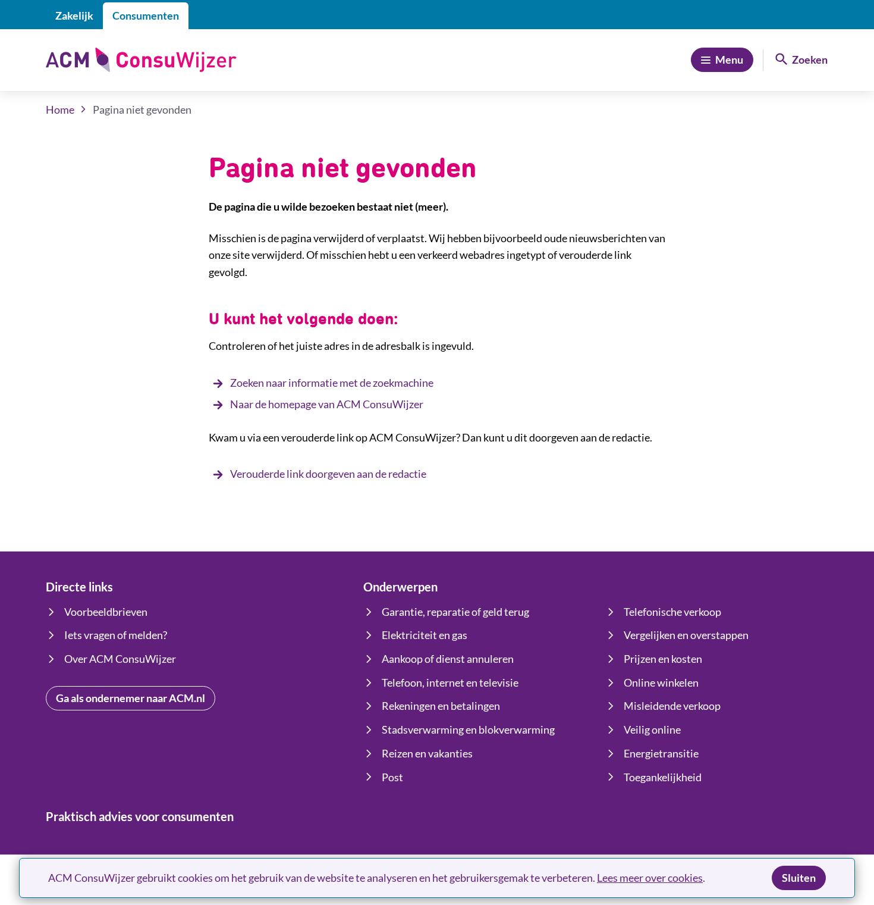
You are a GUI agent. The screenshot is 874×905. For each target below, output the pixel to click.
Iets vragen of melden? (115, 634)
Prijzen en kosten (663, 658)
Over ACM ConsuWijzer (120, 658)
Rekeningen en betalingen (441, 705)
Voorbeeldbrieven (105, 611)
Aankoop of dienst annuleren (448, 658)
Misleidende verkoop (672, 705)
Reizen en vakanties (427, 753)
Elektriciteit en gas (424, 634)
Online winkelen (661, 682)
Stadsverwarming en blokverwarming (468, 729)
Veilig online (652, 729)
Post (392, 777)
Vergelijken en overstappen (686, 634)
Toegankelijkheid (663, 777)
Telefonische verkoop (672, 611)
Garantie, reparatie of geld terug (455, 611)
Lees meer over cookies (650, 877)
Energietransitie (661, 753)
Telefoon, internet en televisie (450, 682)
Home (60, 109)
